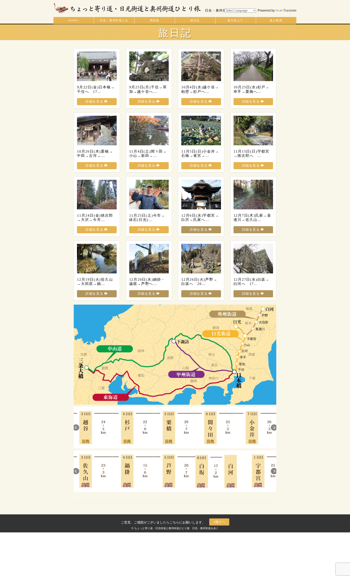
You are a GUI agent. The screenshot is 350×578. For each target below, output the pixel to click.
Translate (290, 10)
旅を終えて (235, 20)
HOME (73, 20)
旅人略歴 (276, 20)
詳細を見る (95, 101)
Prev (76, 427)
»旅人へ (219, 521)
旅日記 (195, 20)
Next (274, 427)
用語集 (154, 20)
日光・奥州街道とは (114, 20)
